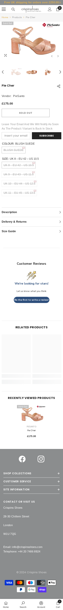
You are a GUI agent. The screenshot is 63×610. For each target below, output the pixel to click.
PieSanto (19, 96)
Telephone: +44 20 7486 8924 (21, 551)
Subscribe (46, 135)
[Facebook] (22, 459)
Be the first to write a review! (31, 299)
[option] (31, 40)
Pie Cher (31, 430)
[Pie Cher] (31, 414)
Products (17, 17)
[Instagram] (41, 459)
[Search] (13, 9)
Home (5, 17)
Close (60, 2)
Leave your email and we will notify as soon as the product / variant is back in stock (30, 126)
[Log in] (50, 9)
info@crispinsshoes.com (27, 547)
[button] (52, 56)
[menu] (4, 9)
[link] (23, 604)
